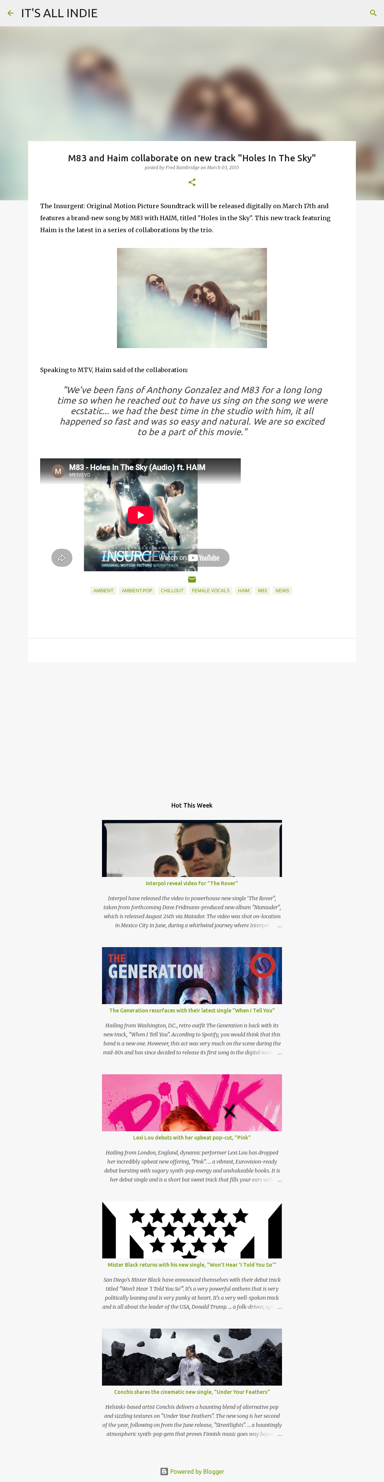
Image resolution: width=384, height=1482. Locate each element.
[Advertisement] (192, 726)
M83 (262, 590)
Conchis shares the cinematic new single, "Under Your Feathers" (192, 1392)
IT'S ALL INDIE (59, 13)
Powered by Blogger (196, 1471)
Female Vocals (211, 590)
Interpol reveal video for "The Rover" (192, 883)
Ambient (103, 590)
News (282, 590)
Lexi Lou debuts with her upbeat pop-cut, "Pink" (192, 1138)
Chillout (172, 590)
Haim (243, 590)
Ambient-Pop (137, 590)
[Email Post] (192, 582)
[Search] (373, 13)
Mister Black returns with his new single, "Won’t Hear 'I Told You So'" (192, 1265)
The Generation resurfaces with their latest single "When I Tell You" (192, 1011)
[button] (192, 183)
